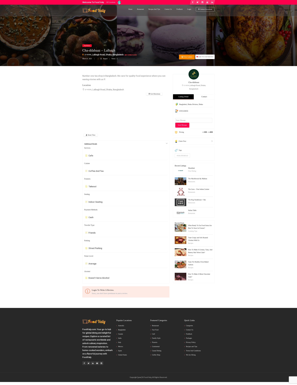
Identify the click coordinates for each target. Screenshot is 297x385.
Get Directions (131, 55)
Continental (156, 346)
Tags (180, 150)
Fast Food (155, 330)
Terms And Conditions (193, 351)
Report (105, 59)
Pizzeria (154, 342)
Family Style (156, 338)
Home (130, 9)
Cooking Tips (192, 231)
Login (189, 9)
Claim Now (182, 141)
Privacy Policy (191, 342)
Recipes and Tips (154, 9)
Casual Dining (156, 351)
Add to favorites (205, 57)
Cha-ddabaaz (193, 82)
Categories (189, 326)
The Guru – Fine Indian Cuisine (198, 189)
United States (122, 355)
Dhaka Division (193, 104)
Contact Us (168, 9)
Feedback (179, 9)
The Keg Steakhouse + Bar (197, 200)
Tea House (87, 45)
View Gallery (187, 57)
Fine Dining (192, 171)
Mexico (120, 346)
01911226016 (183, 111)
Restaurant (140, 9)
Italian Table (192, 210)
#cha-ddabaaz (182, 155)
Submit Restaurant (206, 9)
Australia (121, 326)
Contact (204, 97)
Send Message (182, 125)
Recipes (190, 243)
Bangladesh (183, 104)
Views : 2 (114, 59)
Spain (120, 351)
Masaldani (191, 168)
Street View (91, 135)
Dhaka (201, 104)
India (119, 338)
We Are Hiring (191, 355)
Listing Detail (183, 97)
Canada (120, 334)
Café (153, 334)
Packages (189, 338)
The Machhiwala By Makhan (197, 179)
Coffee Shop (156, 355)
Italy (119, 342)
